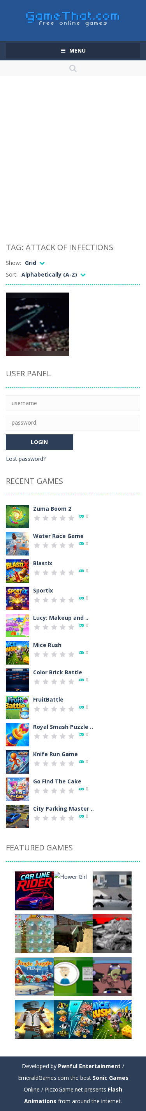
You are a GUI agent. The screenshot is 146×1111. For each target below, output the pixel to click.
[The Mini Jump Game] (112, 890)
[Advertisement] (73, 161)
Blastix (42, 563)
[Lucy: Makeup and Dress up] (17, 624)
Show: (13, 262)
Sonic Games (110, 1077)
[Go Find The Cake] (17, 788)
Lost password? (26, 458)
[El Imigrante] (112, 975)
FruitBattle (48, 699)
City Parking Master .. (63, 808)
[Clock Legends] (112, 932)
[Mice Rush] (17, 652)
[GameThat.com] (73, 17)
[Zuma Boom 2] (17, 515)
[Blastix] (17, 570)
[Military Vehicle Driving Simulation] (73, 932)
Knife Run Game (55, 754)
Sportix (43, 590)
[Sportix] (17, 597)
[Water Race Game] (17, 543)
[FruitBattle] (17, 706)
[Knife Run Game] (17, 761)
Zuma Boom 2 (52, 508)
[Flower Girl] (70, 876)
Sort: (12, 274)
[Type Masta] (73, 975)
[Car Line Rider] (34, 890)
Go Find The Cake (57, 781)
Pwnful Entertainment (89, 1066)
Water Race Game (58, 536)
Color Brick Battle (57, 672)
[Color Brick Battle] (17, 679)
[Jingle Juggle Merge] (34, 975)
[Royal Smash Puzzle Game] (17, 733)
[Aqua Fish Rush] (73, 1018)
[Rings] (34, 932)
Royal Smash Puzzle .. (63, 726)
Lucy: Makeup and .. (60, 617)
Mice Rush (47, 645)
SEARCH (73, 68)
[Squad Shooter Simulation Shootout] (34, 1018)
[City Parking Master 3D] (17, 815)
